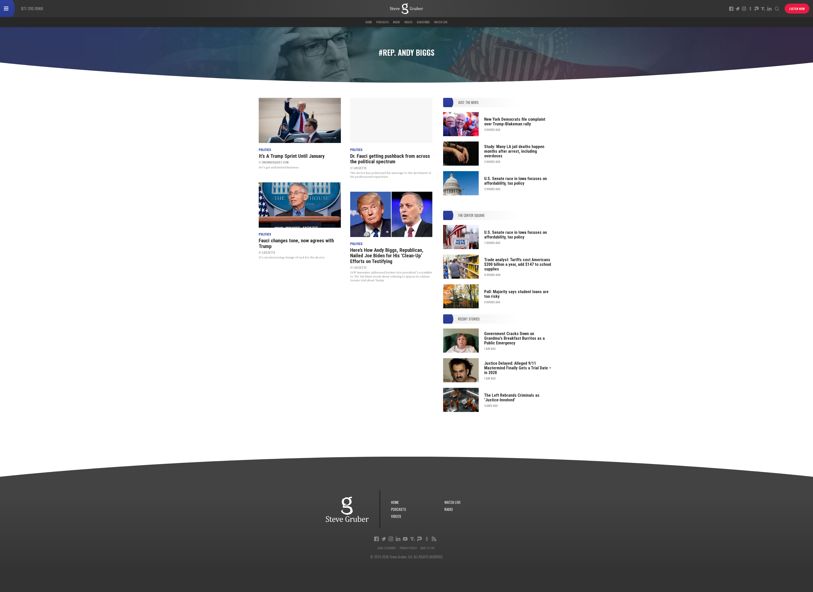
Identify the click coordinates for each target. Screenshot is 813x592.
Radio (396, 22)
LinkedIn (769, 9)
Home (368, 22)
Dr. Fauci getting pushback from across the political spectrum (390, 159)
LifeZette (360, 168)
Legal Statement (386, 548)
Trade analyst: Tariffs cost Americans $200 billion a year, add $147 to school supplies (517, 264)
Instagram (744, 9)
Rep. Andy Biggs (406, 8)
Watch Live (441, 22)
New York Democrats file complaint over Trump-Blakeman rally (514, 121)
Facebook (731, 9)
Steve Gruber (347, 509)
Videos (408, 22)
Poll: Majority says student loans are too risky (516, 294)
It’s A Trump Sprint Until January (292, 156)
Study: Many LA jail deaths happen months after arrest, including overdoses (514, 151)
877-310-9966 (32, 8)
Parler (757, 9)
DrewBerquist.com (275, 162)
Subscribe (423, 22)
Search (777, 8)
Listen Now (797, 8)
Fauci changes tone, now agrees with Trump (296, 243)
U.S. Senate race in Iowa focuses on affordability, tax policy (515, 181)
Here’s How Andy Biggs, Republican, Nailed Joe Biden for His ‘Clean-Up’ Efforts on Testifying (386, 255)
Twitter (738, 9)
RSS (434, 539)
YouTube (405, 539)
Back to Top (427, 548)
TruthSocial (763, 9)
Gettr (750, 9)
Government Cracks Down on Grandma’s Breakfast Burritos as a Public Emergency (514, 338)
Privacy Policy (408, 548)
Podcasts (382, 22)
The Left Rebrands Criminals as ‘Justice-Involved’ (511, 397)
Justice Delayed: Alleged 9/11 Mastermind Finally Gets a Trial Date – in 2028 (517, 368)
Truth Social (412, 539)
